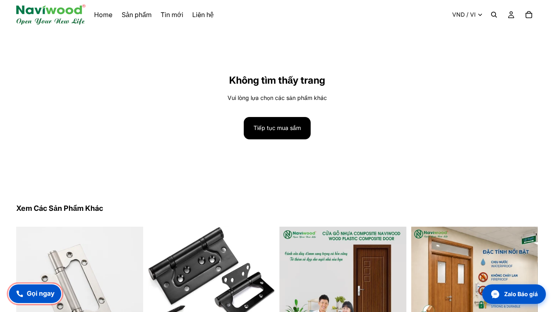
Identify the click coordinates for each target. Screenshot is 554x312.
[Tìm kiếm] (494, 15)
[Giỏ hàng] (529, 15)
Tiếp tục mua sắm (277, 127)
